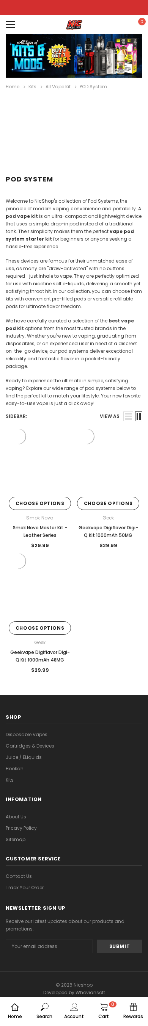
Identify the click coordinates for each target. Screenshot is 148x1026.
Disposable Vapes (26, 734)
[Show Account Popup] (116, 24)
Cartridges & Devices (30, 746)
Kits (10, 780)
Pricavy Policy (21, 828)
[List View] (128, 416)
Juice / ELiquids (24, 757)
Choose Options (40, 503)
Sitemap (15, 839)
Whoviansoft (90, 992)
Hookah (15, 768)
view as (110, 416)
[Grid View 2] (138, 416)
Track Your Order (25, 887)
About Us (16, 816)
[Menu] (10, 24)
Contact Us (19, 876)
